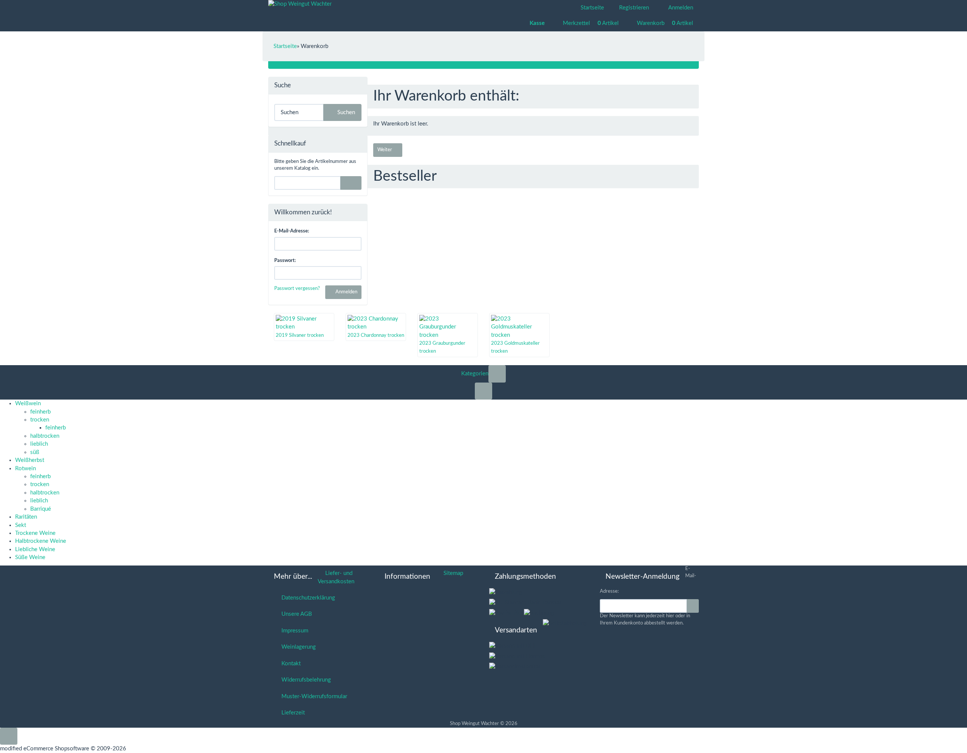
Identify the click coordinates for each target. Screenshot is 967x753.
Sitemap (451, 573)
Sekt (20, 525)
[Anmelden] (693, 606)
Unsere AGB (295, 614)
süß (34, 452)
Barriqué (40, 509)
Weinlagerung (297, 647)
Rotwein (25, 468)
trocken (39, 420)
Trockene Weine (35, 533)
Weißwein (28, 403)
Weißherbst (29, 460)
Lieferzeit (291, 713)
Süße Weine (30, 557)
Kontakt (289, 663)
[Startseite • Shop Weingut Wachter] (300, 4)
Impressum (293, 631)
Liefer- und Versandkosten (336, 577)
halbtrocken (44, 436)
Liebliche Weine (35, 549)
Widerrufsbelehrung (304, 680)
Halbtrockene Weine (40, 541)
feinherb (40, 412)
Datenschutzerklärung (306, 598)
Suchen (344, 112)
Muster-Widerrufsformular (312, 696)
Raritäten (26, 517)
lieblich (39, 444)
